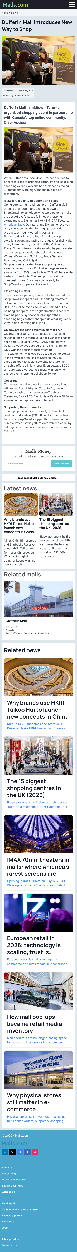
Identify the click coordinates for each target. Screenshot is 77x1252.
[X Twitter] (12, 1152)
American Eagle (14, 224)
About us (7, 1167)
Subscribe (8, 1221)
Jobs (5, 1227)
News (14, 12)
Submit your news (12, 1185)
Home (5, 12)
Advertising (9, 1173)
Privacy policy (10, 1239)
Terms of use (9, 1245)
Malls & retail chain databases (20, 1209)
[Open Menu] (72, 4)
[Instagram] (35, 1152)
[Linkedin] (5, 1152)
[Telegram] (20, 1152)
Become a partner (12, 1215)
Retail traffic (9, 1203)
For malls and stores (14, 1179)
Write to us (8, 1191)
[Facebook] (27, 1152)
